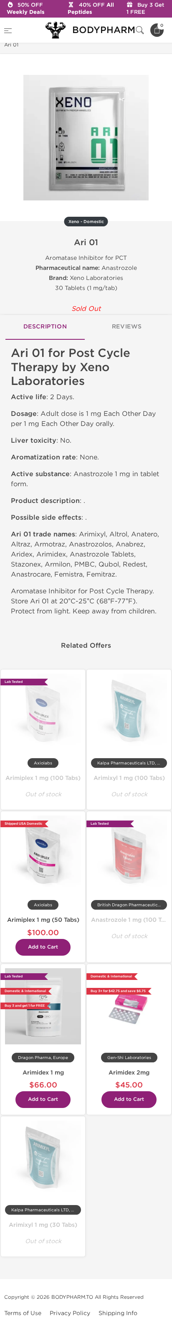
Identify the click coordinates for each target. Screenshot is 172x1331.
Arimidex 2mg (129, 1072)
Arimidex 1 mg (43, 1072)
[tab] (45, 327)
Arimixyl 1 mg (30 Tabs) (43, 1224)
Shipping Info (118, 1313)
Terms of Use (22, 1313)
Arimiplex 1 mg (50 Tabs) (43, 919)
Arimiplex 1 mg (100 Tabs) (43, 778)
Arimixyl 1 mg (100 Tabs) (129, 778)
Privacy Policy (70, 1313)
